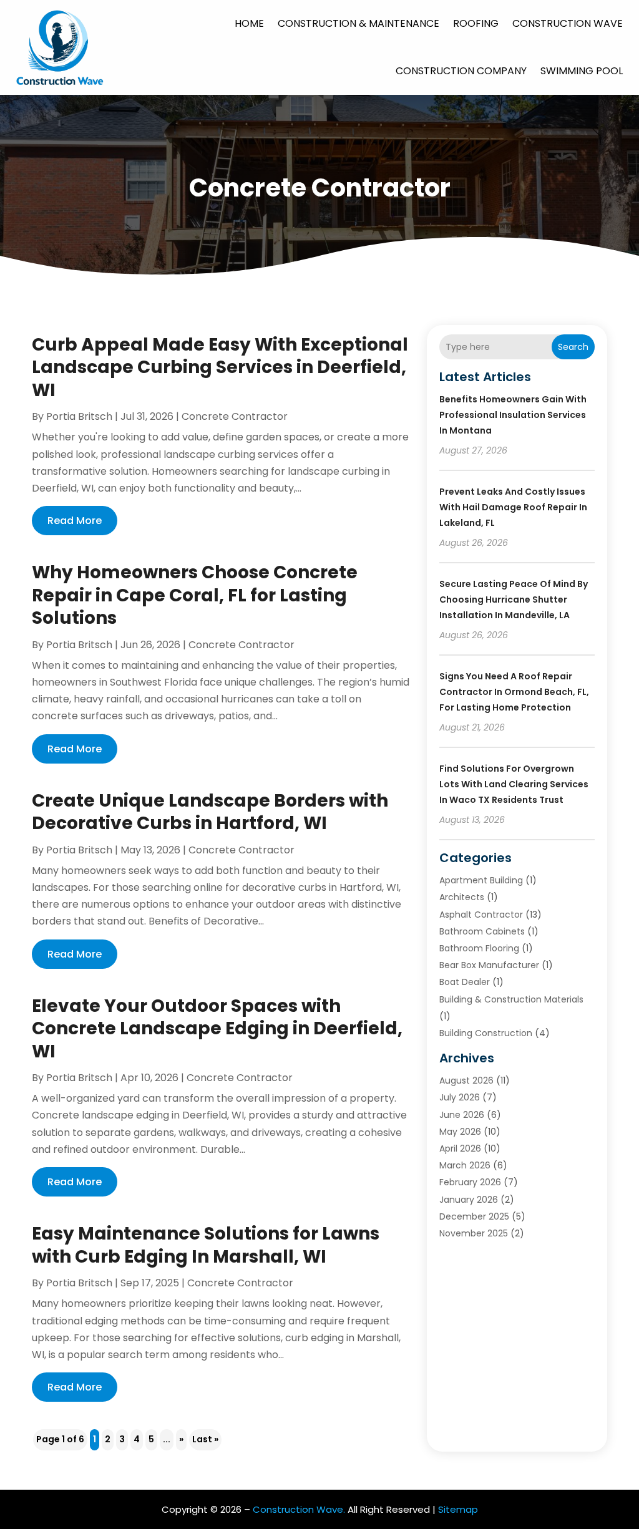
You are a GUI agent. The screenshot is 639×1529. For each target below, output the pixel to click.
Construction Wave (567, 23)
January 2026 (468, 1199)
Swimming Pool (581, 71)
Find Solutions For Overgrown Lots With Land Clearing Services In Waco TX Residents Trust (513, 784)
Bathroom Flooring (479, 948)
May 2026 (460, 1131)
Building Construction (485, 1033)
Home (249, 23)
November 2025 (473, 1233)
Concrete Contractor (235, 416)
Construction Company (461, 71)
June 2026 (461, 1115)
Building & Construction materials (511, 999)
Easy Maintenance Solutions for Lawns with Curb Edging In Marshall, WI (205, 1244)
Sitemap (458, 1509)
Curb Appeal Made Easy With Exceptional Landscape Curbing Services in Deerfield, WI (220, 367)
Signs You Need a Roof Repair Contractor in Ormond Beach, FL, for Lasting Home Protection (514, 692)
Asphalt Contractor (481, 914)
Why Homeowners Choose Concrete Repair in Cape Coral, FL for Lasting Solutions (195, 595)
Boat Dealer (464, 982)
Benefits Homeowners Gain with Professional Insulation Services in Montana (513, 415)
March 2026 (464, 1165)
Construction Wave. (299, 1509)
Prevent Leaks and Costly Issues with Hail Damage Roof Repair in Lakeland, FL (513, 507)
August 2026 (466, 1080)
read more (74, 520)
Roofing (476, 23)
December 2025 (474, 1216)
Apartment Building (481, 880)
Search (573, 347)
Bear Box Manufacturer (489, 965)
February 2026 (470, 1182)
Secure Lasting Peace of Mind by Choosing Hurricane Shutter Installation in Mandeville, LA (513, 599)
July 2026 (459, 1097)
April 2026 (460, 1148)
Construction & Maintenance (358, 23)
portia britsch (79, 416)
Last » (205, 1439)
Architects (461, 897)
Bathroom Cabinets (482, 931)
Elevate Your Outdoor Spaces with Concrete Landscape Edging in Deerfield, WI (217, 1029)
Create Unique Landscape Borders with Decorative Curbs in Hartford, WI (210, 812)
